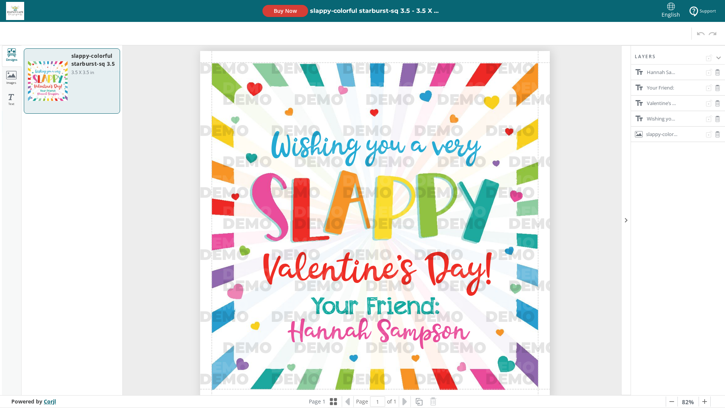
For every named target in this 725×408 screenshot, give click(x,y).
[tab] (11, 56)
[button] (678, 59)
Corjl (50, 401)
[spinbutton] (377, 401)
